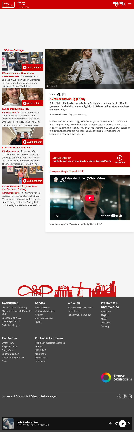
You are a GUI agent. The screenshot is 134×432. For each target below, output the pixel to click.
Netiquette (40, 354)
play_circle (122, 423)
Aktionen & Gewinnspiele (80, 307)
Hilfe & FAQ (40, 350)
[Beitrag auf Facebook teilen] (58, 94)
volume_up (110, 424)
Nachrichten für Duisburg (14, 307)
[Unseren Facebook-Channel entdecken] (124, 396)
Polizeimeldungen (11, 325)
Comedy (105, 326)
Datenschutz (41, 357)
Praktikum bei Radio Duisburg (50, 343)
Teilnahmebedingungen (79, 315)
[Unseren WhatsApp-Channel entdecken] (119, 396)
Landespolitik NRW (11, 318)
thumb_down (116, 423)
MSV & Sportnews (11, 321)
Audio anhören (32, 67)
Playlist (104, 315)
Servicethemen (42, 307)
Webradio (106, 311)
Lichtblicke (73, 311)
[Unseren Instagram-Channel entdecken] (130, 396)
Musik (104, 319)
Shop (4, 361)
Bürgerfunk (7, 350)
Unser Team (8, 343)
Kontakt (39, 346)
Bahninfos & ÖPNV (44, 318)
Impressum (40, 361)
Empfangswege (9, 346)
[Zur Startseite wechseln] (8, 4)
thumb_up (128, 423)
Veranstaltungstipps (45, 311)
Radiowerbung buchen (13, 357)
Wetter (38, 322)
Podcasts (105, 322)
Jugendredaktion (10, 354)
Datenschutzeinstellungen (43, 396)
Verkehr (39, 315)
